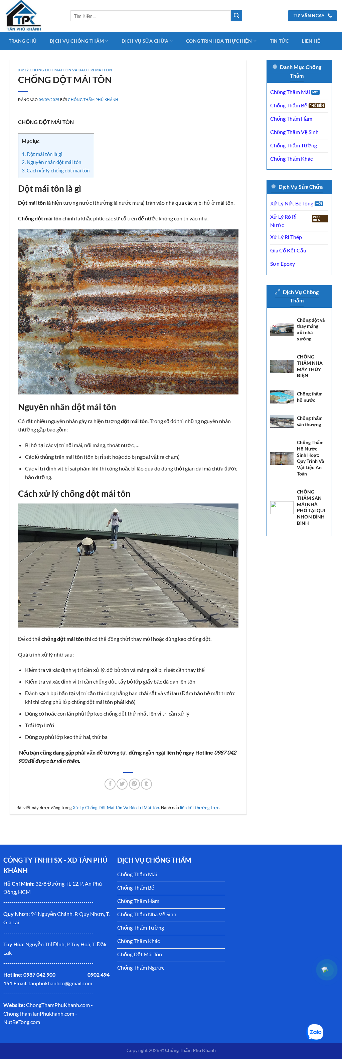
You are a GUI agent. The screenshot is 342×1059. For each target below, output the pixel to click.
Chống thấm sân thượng (310, 421)
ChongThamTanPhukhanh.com (38, 1013)
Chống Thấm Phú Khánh (93, 99)
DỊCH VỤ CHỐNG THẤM (77, 41)
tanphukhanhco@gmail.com (60, 983)
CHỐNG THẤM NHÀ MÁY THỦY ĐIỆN (310, 366)
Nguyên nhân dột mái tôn (51, 162)
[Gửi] (236, 16)
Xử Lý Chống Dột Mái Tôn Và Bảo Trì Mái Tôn (65, 70)
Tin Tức (279, 41)
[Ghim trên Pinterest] (134, 784)
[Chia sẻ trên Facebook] (110, 784)
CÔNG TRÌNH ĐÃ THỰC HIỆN (219, 41)
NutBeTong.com (21, 1022)
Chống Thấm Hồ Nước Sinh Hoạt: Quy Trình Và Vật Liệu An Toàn (310, 457)
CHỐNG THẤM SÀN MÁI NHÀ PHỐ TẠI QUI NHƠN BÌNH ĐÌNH (311, 507)
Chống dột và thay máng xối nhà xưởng (311, 329)
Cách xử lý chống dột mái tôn (56, 170)
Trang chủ (23, 41)
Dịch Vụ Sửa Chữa (145, 41)
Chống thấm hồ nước (310, 397)
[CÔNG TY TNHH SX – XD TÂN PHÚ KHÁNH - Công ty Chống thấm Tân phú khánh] (32, 16)
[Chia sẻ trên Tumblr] (146, 784)
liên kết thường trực (199, 807)
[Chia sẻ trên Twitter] (122, 784)
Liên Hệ (311, 41)
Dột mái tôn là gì (42, 154)
